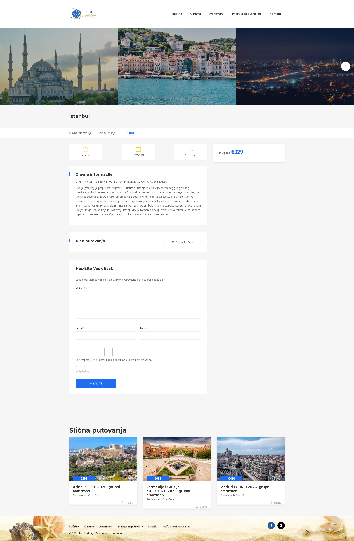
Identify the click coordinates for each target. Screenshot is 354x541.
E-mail (80, 328)
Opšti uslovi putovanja (176, 526)
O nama (195, 13)
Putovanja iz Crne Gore (86, 495)
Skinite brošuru (184, 242)
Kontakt (275, 13)
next (345, 66)
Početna (176, 13)
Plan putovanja (107, 133)
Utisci (130, 133)
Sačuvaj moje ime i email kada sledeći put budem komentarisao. (114, 360)
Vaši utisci (81, 287)
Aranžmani (216, 13)
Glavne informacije (80, 133)
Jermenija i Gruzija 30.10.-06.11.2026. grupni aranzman (168, 491)
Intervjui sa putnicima (247, 13)
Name (144, 328)
